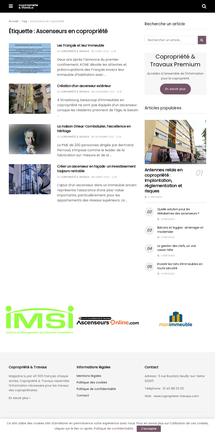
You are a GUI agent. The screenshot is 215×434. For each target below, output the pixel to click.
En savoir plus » (19, 398)
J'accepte (149, 429)
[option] (54, 320)
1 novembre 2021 (103, 136)
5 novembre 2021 (104, 91)
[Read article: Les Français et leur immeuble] (30, 58)
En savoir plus (175, 89)
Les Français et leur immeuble (80, 45)
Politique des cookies (92, 382)
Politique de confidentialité (96, 389)
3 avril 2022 (101, 51)
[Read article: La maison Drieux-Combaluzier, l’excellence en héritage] (30, 139)
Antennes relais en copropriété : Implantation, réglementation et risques (164, 180)
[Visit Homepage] (28, 6)
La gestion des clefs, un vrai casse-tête (176, 248)
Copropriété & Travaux (74, 51)
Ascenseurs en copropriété (47, 21)
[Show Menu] (11, 6)
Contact (83, 395)
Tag (24, 21)
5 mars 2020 (101, 177)
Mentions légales (89, 376)
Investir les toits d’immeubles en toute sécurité (180, 266)
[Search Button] (204, 6)
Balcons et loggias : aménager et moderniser (180, 229)
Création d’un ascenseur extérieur (84, 85)
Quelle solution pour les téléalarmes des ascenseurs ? (178, 211)
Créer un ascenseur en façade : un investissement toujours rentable (96, 168)
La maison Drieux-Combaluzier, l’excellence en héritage (94, 128)
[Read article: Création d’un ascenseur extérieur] (30, 99)
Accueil (13, 21)
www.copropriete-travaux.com (176, 396)
